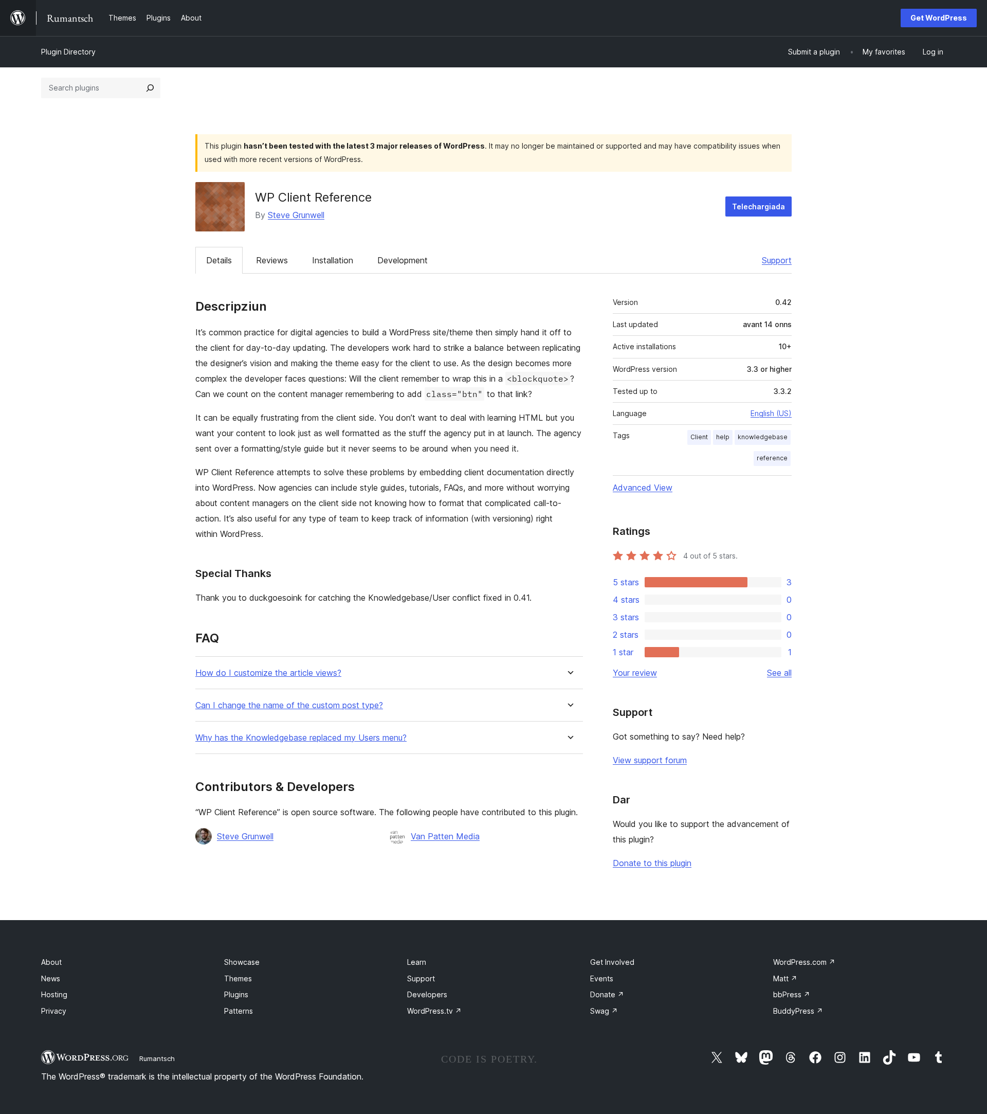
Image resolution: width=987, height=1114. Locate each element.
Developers (427, 994)
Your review (635, 673)
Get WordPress (938, 17)
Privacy (53, 1011)
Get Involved (612, 962)
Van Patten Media (445, 836)
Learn (416, 962)
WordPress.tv (434, 1011)
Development (402, 260)
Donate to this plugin (652, 863)
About (51, 962)
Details (219, 260)
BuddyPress (798, 1011)
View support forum (650, 760)
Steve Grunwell (296, 215)
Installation (332, 260)
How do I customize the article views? (268, 673)
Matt (785, 978)
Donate (607, 994)
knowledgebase (763, 437)
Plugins (236, 994)
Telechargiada (758, 206)
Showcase (242, 962)
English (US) (771, 413)
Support (777, 260)
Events (601, 978)
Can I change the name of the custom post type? (289, 705)
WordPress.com (804, 962)
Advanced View (642, 487)
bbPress (791, 994)
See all (779, 673)
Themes (238, 978)
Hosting (54, 994)
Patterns (238, 1011)
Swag (604, 1011)
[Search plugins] (150, 88)
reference (772, 458)
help (722, 437)
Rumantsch (157, 1058)
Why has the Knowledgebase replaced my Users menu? (301, 738)
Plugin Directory (68, 51)
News (50, 978)
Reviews (272, 260)
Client (699, 437)
